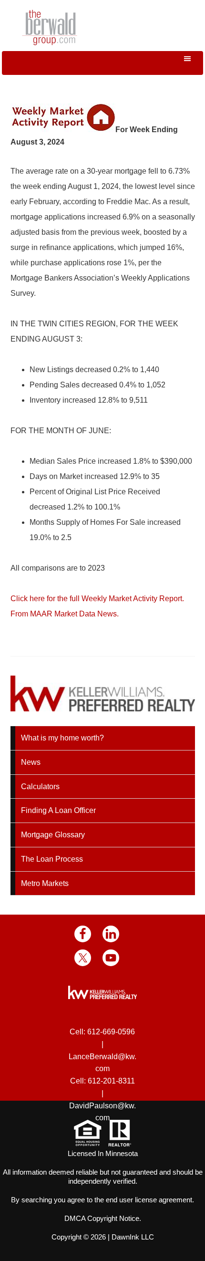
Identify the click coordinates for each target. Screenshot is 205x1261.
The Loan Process (52, 859)
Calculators (40, 786)
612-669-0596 (111, 1032)
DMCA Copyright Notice (101, 1218)
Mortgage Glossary (53, 835)
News (31, 762)
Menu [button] (102, 63)
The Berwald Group (49, 27)
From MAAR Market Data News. (64, 614)
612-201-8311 (111, 1081)
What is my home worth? (62, 738)
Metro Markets (45, 883)
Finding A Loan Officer (58, 810)
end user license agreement (149, 1200)
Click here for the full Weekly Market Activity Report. (97, 598)
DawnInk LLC (133, 1237)
